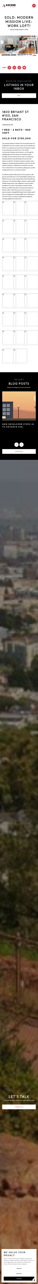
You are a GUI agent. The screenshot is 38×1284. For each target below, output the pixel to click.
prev (16, 444)
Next (19, 95)
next (21, 444)
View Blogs (19, 451)
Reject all (19, 1268)
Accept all (19, 1278)
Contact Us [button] (19, 1107)
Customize (19, 1273)
